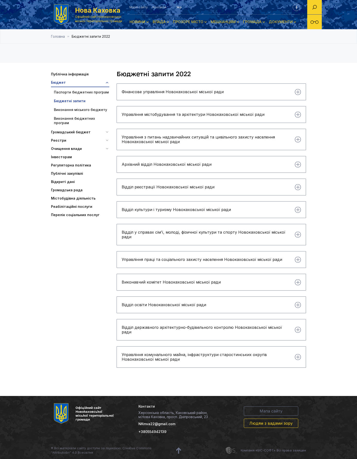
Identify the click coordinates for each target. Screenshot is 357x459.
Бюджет (58, 82)
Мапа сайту (138, 7)
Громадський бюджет (71, 132)
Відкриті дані (63, 182)
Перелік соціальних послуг (75, 215)
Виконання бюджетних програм (74, 120)
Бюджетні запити (69, 101)
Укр (179, 7)
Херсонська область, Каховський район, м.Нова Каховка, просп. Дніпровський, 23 (173, 415)
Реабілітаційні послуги (71, 206)
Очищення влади (66, 149)
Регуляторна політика (71, 165)
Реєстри (58, 140)
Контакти (159, 7)
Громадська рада (67, 190)
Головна (58, 36)
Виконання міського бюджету (80, 110)
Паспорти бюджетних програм (81, 92)
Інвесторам (61, 157)
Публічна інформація (70, 74)
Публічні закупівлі (67, 173)
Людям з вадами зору (271, 423)
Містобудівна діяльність (73, 198)
